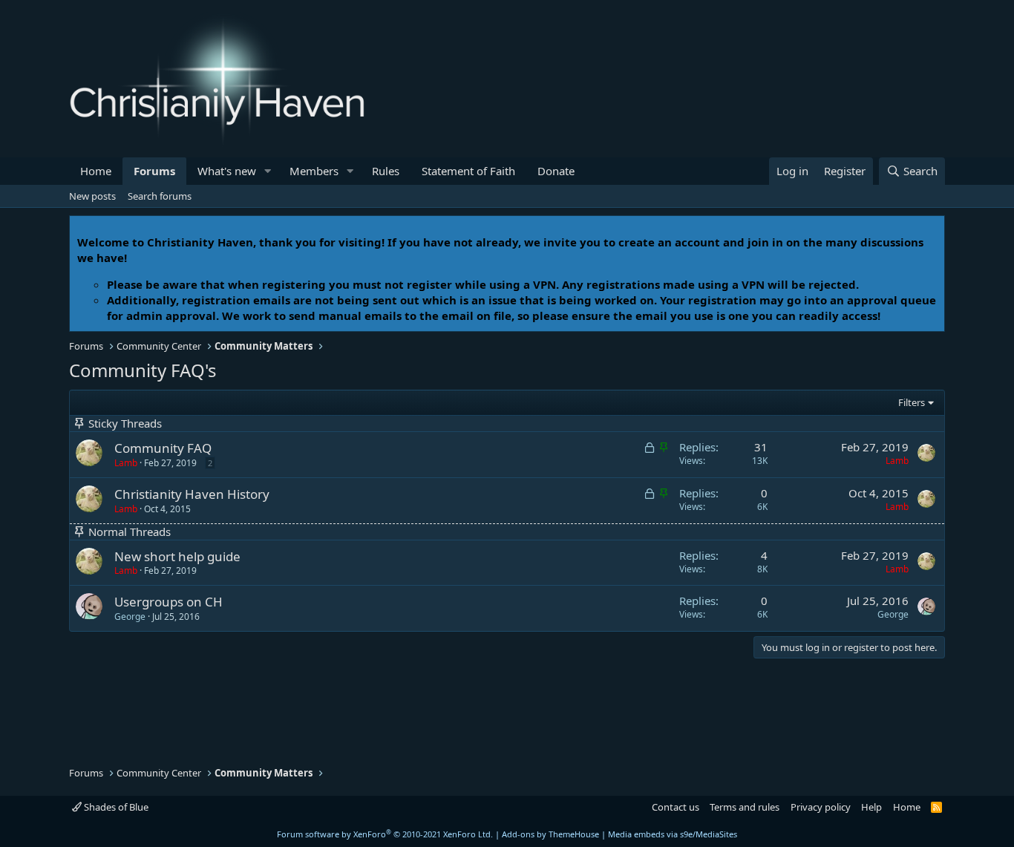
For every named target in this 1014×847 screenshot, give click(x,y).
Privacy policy (821, 807)
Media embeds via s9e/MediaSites (672, 834)
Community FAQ (163, 448)
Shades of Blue (115, 807)
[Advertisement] (188, 710)
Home (95, 170)
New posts (92, 196)
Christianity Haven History (191, 494)
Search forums (160, 196)
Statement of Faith (468, 170)
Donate (556, 170)
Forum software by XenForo (385, 834)
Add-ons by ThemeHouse (550, 834)
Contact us (675, 807)
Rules (385, 170)
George (129, 616)
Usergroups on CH (168, 601)
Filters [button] (911, 402)
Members (314, 170)
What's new (226, 170)
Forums (154, 170)
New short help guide (177, 556)
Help (871, 807)
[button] (268, 171)
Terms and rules (744, 807)
